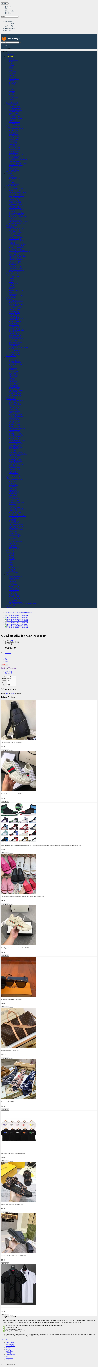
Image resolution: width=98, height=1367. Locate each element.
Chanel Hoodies (14, 332)
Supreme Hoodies (14, 344)
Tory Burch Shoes (14, 536)
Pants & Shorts (13, 283)
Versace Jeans (13, 385)
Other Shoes (13, 493)
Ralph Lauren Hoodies (16, 338)
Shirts (11, 289)
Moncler (11, 75)
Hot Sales (9, 173)
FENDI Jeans (13, 376)
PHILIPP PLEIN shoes (16, 524)
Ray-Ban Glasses (14, 149)
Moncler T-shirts (14, 407)
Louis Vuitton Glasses (16, 129)
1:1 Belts (9, 187)
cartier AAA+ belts (15, 220)
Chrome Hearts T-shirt (16, 414)
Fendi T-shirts (13, 418)
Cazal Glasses (13, 168)
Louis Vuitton (13, 60)
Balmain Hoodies (14, 354)
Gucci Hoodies (13, 302)
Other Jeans (12, 369)
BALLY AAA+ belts (15, 194)
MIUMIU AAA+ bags (16, 259)
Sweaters (12, 287)
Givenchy (12, 89)
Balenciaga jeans (14, 383)
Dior (10, 63)
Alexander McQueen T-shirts (18, 454)
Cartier (11, 96)
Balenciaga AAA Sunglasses (18, 159)
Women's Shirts (14, 115)
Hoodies (11, 280)
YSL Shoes (12, 505)
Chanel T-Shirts (14, 449)
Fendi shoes (13, 490)
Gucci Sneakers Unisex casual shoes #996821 (11, 794)
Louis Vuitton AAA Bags (17, 228)
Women (11, 182)
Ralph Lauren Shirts (15, 602)
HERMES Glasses (15, 158)
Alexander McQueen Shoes (17, 516)
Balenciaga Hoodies (15, 307)
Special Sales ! (10, 1344)
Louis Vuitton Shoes (15, 480)
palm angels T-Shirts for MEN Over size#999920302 (13, 1153)
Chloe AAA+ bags (15, 271)
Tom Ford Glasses (14, 137)
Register (12, 23)
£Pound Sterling (9, 11)
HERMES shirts (14, 590)
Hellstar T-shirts (14, 419)
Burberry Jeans (13, 373)
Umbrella (12, 569)
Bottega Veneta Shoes (16, 529)
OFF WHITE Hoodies (16, 306)
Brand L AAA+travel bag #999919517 (10, 1050)
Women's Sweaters (15, 108)
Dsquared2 (12, 92)
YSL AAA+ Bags (14, 235)
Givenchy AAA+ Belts (16, 215)
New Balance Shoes (15, 541)
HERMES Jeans (14, 392)
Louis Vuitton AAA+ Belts (17, 192)
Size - (6, 653)
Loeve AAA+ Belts (15, 203)
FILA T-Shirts (13, 473)
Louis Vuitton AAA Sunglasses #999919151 (11, 999)
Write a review (12, 668)
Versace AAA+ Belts (15, 199)
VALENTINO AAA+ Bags (17, 256)
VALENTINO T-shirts (16, 443)
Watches (11, 562)
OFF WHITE (13, 82)
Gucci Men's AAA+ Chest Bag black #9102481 (12, 742)
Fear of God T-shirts (15, 447)
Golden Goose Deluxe (16, 526)
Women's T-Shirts (14, 116)
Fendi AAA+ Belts (15, 201)
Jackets (11, 285)
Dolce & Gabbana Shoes (16, 502)
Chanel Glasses (14, 135)
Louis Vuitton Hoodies (16, 301)
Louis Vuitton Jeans (15, 363)
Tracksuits (12, 278)
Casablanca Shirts (14, 586)
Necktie (11, 566)
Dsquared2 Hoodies (15, 326)
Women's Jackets (14, 111)
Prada (11, 67)
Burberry (12, 68)
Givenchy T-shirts (14, 424)
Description (8, 671)
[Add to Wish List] (2, 631)
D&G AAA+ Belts (15, 211)
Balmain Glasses (14, 170)
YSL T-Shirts (13, 450)
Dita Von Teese (14, 151)
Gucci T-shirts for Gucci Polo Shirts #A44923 (11, 1307)
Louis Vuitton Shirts (15, 576)
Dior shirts (12, 579)
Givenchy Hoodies (15, 321)
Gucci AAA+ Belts (15, 190)
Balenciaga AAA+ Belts (16, 213)
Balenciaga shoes (14, 498)
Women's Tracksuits (15, 106)
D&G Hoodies (13, 345)
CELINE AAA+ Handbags (17, 244)
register (13, 693)
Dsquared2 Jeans (14, 361)
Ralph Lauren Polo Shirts (17, 440)
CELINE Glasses (14, 147)
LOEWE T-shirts (14, 421)
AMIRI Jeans (13, 359)
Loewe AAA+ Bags (15, 237)
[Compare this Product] (4, 631)
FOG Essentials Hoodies (16, 330)
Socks (11, 564)
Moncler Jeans (13, 381)
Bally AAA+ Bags (15, 261)
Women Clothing (12, 104)
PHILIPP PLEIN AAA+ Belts (18, 221)
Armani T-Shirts (14, 457)
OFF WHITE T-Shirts (16, 416)
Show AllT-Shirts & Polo (13, 476)
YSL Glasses (13, 142)
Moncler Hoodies (14, 309)
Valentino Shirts (14, 595)
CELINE (12, 94)
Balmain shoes (13, 517)
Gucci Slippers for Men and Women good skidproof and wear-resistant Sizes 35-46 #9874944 (22, 896)
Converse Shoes (14, 548)
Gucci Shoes (13, 481)
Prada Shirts (13, 588)
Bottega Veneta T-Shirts (16, 464)
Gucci (11, 61)
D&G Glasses (13, 153)
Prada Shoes (13, 488)
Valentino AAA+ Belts (16, 206)
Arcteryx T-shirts (14, 474)
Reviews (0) (8, 673)
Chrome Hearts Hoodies (16, 304)
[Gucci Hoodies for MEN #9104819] (16, 615)
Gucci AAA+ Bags (15, 230)
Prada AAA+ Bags (15, 239)
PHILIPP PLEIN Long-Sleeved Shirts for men (23, 603)
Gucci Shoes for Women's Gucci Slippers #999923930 (13, 1255)
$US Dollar (8, 13)
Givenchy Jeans (14, 388)
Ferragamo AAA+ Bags (16, 270)
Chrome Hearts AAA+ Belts (18, 216)
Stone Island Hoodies (15, 335)
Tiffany (11, 99)
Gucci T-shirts (13, 402)
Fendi (11, 70)
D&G (11, 86)
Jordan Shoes (13, 510)
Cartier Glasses (13, 130)
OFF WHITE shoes (15, 512)
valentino (12, 91)
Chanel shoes (13, 486)
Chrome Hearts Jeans (15, 364)
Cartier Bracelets (14, 567)
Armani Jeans (13, 371)
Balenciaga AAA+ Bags (16, 254)
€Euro (6, 9)
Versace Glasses (14, 139)
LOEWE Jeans (13, 375)
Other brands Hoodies (16, 318)
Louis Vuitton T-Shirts (16, 400)
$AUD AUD (8, 7)
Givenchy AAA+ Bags (16, 247)
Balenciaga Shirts (14, 598)
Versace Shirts (13, 581)
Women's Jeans (14, 123)
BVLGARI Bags (14, 252)
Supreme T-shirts (14, 467)
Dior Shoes (12, 483)
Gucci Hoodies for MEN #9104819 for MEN (19, 612)
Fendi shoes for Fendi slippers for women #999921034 (13, 1204)
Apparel (11, 175)
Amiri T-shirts (13, 409)
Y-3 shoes (12, 540)
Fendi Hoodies (13, 320)
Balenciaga (12, 73)
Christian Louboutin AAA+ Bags (19, 251)
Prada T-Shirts (13, 412)
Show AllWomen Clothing (14, 125)
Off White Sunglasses (15, 165)
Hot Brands (10, 58)
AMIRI (11, 77)
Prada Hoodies (13, 316)
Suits (10, 292)
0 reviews (4, 668)
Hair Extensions (14, 184)
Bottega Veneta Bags (15, 266)
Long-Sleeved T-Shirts (16, 295)
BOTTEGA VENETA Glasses (18, 163)
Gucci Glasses (13, 132)
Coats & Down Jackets (16, 290)
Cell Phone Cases (14, 178)
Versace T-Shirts (14, 431)
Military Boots (10, 1342)
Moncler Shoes (13, 528)
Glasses (9, 127)
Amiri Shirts (13, 593)
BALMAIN (13, 101)
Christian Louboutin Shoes (17, 509)
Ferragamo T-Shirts (15, 469)
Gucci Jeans (13, 368)
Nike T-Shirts (13, 471)
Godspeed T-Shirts (15, 433)
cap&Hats (12, 557)
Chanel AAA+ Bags (15, 232)
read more (5, 1339)
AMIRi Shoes (13, 523)
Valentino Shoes (14, 495)
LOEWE (12, 84)
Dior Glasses (13, 141)
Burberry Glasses (14, 156)
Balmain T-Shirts (14, 430)
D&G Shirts (13, 584)
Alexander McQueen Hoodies (18, 347)
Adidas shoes (13, 519)
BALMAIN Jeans (14, 387)
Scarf (11, 560)
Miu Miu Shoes (14, 492)
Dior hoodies (13, 314)
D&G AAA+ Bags (15, 263)
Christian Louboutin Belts (17, 223)
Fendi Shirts (13, 591)
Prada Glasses (13, 134)
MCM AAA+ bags (15, 258)
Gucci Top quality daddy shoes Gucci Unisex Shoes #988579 (15, 948)
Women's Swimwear (15, 110)
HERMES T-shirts (15, 437)
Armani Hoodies (14, 352)
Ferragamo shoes (14, 507)
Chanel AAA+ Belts (15, 204)
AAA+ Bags (10, 227)
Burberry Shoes (14, 500)
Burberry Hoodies (14, 313)
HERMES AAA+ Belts (16, 189)
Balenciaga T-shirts (15, 404)
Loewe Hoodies (14, 325)
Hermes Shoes (13, 485)
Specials (8, 1347)
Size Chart (8, 653)
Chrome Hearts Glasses (16, 154)
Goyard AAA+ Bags (15, 249)
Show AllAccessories (12, 572)
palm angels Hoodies (15, 342)
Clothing (9, 275)
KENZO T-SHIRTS (15, 461)
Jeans (11, 282)
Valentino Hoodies (15, 337)
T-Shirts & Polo (14, 276)
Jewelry (11, 554)
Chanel (11, 65)
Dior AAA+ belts (14, 197)
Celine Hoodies (14, 323)
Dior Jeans (12, 366)
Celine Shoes (13, 533)
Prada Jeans (12, 378)
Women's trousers (14, 122)
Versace (11, 80)
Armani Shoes (13, 538)
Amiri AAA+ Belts (15, 218)
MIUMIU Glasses (14, 144)
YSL (10, 87)
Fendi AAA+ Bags (15, 242)
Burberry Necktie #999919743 (8, 1102)
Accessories (13, 177)
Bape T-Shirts (13, 466)
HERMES (12, 72)
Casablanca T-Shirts (15, 426)
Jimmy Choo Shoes (15, 535)
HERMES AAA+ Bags (16, 246)
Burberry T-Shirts (14, 411)
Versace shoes (13, 497)
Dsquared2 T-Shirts (15, 459)
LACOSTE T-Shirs (15, 442)
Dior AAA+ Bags (14, 233)
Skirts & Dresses (14, 113)
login (7, 693)
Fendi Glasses (13, 146)
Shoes (11, 180)
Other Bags (12, 264)
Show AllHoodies (11, 356)
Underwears (13, 294)
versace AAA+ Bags (15, 268)
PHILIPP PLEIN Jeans (16, 390)
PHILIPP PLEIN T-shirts (17, 428)
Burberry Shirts (14, 578)
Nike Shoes (12, 504)
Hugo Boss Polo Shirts (16, 435)
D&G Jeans (12, 380)
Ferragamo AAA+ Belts (16, 196)
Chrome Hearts (14, 79)
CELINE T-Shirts (14, 438)
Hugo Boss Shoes (14, 545)
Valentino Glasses (14, 161)
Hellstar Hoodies (14, 328)
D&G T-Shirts (13, 423)
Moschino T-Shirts (15, 455)
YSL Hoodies (13, 349)
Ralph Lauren (13, 98)
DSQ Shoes (13, 547)
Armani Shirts (13, 600)
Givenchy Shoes (14, 514)
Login (11, 25)
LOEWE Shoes (14, 521)
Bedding (12, 571)
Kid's (7, 1359)
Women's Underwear (15, 118)
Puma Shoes (13, 531)
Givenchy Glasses (14, 166)
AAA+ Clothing (11, 1354)
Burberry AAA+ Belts (16, 209)
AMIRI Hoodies (14, 311)
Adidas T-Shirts (14, 462)
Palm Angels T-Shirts (15, 452)
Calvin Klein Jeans (15, 395)
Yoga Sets (12, 120)
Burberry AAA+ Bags (16, 240)
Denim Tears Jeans (15, 393)
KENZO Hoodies (14, 350)
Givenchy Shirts (14, 597)
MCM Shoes (13, 543)
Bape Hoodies (13, 340)
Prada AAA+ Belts (15, 208)
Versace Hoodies (14, 333)
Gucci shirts (13, 583)
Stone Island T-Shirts (15, 445)
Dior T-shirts (13, 406)
